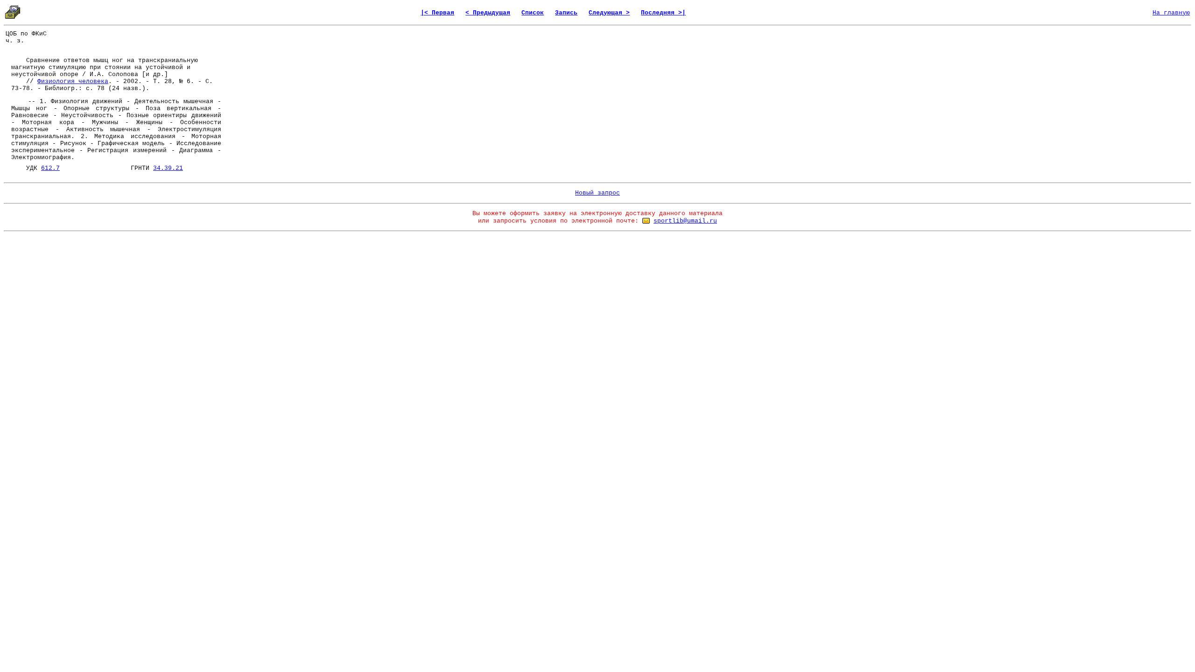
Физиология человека (72, 81)
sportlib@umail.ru (685, 220)
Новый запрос (597, 192)
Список (532, 12)
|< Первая (437, 12)
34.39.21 (168, 168)
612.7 (50, 168)
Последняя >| (663, 12)
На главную (1171, 12)
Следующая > (609, 12)
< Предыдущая (487, 12)
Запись (566, 12)
